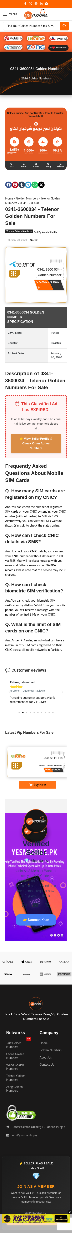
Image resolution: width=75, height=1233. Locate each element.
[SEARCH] (64, 26)
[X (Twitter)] (47, 909)
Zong (48, 166)
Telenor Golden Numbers (19, 231)
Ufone (36, 166)
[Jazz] (11, 164)
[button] (8, 185)
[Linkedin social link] (41, 4)
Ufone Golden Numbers (15, 1060)
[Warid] (24, 164)
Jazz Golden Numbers (18, 1048)
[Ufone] (36, 164)
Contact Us (47, 1068)
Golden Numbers (27, 198)
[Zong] (48, 164)
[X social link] (30, 4)
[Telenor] (61, 164)
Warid (23, 166)
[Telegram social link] (46, 4)
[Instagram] (24, 909)
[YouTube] (36, 909)
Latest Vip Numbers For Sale (29, 736)
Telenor (60, 166)
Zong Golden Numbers (14, 1093)
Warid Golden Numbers (15, 1071)
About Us (46, 1061)
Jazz (11, 166)
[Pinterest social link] (36, 4)
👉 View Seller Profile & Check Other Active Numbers (36, 443)
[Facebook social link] (25, 4)
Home (9, 198)
